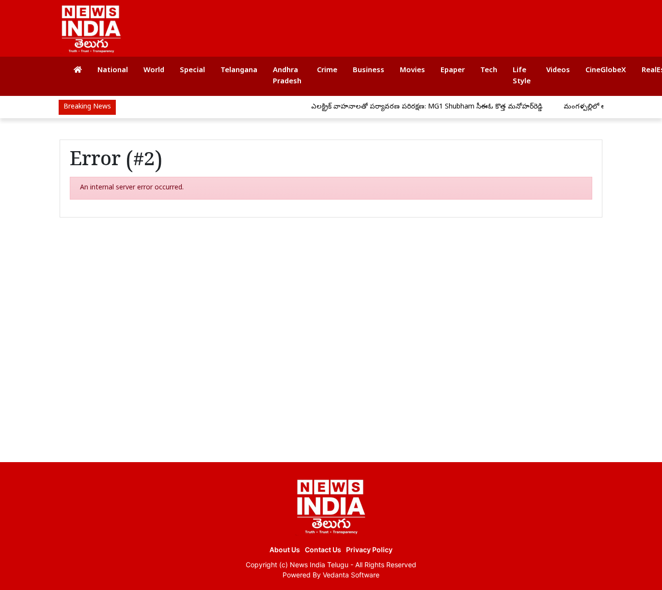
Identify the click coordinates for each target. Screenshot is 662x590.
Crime (327, 71)
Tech (488, 71)
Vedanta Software (351, 575)
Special (192, 71)
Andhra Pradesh (287, 76)
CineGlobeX (605, 71)
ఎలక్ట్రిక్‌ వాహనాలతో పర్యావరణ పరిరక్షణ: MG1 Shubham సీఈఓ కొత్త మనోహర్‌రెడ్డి (419, 107)
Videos (558, 71)
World (153, 71)
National (112, 71)
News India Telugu (319, 564)
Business (368, 71)
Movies (412, 71)
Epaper (453, 71)
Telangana (239, 71)
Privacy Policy (369, 549)
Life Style (522, 76)
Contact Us (323, 549)
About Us (284, 549)
